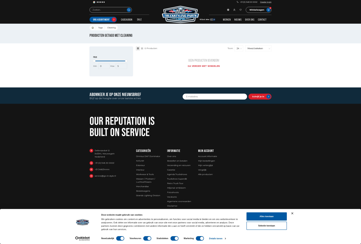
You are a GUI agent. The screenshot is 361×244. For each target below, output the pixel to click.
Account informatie (207, 156)
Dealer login (265, 2)
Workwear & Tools (145, 174)
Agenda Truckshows (177, 174)
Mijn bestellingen (206, 161)
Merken (227, 19)
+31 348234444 (102, 169)
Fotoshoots (173, 192)
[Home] (93, 27)
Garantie (171, 170)
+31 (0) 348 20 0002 (248, 2)
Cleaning (111, 27)
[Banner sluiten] (292, 213)
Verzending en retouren (179, 165)
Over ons (249, 19)
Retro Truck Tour (175, 183)
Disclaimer (172, 206)
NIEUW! (140, 161)
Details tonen (215, 238)
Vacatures (172, 197)
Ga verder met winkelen (204, 66)
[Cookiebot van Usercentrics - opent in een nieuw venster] (82, 238)
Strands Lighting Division (148, 195)
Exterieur (140, 165)
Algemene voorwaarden (179, 201)
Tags (100, 27)
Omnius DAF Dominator (148, 156)
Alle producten (205, 174)
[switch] (147, 238)
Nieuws (238, 19)
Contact (262, 19)
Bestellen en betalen (177, 161)
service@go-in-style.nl (105, 176)
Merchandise (142, 186)
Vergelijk (202, 170)
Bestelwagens (143, 191)
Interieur (140, 170)
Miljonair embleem (176, 188)
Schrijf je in (258, 96)
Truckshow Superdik (177, 179)
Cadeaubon (126, 19)
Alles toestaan (267, 216)
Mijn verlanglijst (205, 165)
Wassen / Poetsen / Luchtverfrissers (145, 180)
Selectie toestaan (266, 225)
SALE (139, 19)
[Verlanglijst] (241, 10)
